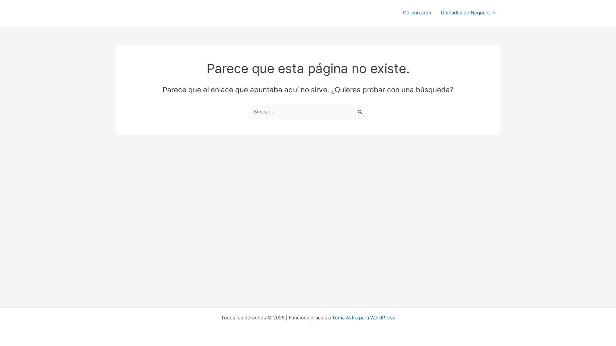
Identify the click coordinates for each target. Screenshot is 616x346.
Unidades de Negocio (465, 13)
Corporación (417, 13)
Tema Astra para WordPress (363, 318)
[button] (493, 13)
